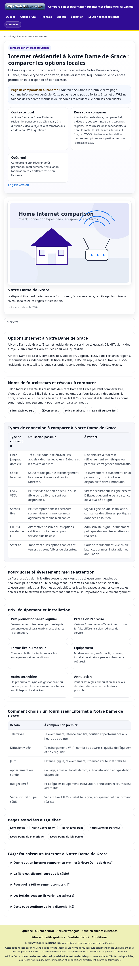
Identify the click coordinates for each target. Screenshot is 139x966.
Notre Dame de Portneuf (104, 827)
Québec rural (28, 16)
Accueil (7, 36)
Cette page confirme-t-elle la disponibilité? (44, 907)
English (61, 16)
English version (18, 185)
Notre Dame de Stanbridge (27, 836)
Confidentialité (78, 937)
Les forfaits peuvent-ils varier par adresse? (44, 896)
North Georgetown (43, 827)
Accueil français (67, 931)
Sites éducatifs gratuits (48, 937)
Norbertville (17, 827)
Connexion (12, 24)
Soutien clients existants (104, 16)
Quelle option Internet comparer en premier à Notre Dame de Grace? (63, 863)
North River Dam (72, 827)
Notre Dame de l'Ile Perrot (66, 836)
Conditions (100, 937)
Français (46, 16)
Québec (10, 16)
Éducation (77, 16)
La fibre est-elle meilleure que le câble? (41, 874)
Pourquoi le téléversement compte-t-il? (42, 884)
